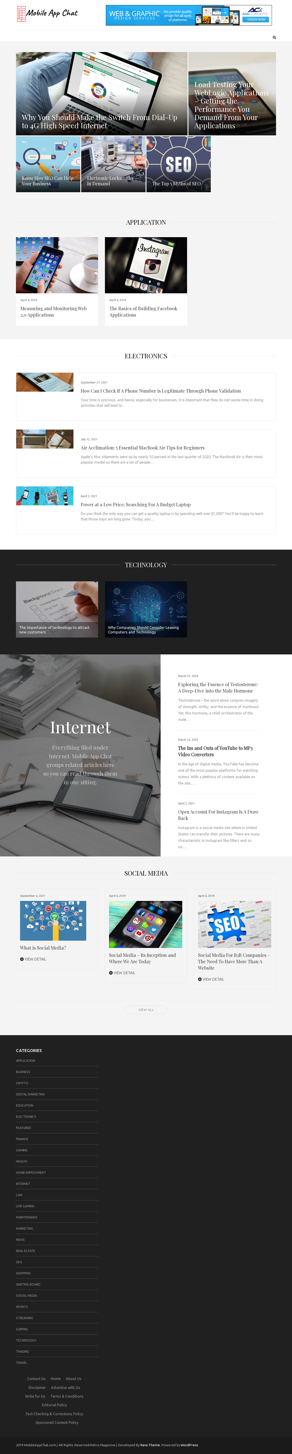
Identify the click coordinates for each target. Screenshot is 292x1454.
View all (146, 1010)
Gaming (22, 1150)
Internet (27, 57)
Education (24, 1105)
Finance (22, 1139)
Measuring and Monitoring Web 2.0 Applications (54, 311)
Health (21, 1161)
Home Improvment (31, 1172)
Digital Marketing (30, 1094)
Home (56, 1379)
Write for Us (35, 1396)
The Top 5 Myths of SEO (176, 183)
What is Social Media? (43, 948)
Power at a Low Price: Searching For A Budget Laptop (136, 504)
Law (19, 1195)
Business (23, 1072)
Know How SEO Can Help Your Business (47, 180)
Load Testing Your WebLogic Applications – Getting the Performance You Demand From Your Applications (231, 104)
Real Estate (25, 1251)
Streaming (24, 1318)
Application (146, 222)
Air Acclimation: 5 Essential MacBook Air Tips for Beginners (143, 447)
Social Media (26, 1295)
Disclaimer (37, 1388)
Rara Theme (150, 1445)
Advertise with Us (65, 1388)
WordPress (189, 1445)
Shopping (23, 1273)
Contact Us (36, 1379)
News (20, 1239)
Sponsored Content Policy (57, 1422)
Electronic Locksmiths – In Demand (112, 180)
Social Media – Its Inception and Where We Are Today (142, 958)
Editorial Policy (54, 1405)
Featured (23, 1128)
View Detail (35, 959)
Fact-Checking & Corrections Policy (54, 1414)
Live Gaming (25, 1206)
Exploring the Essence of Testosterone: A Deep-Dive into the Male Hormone (218, 687)
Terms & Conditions (66, 1396)
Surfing (22, 1329)
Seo (24, 141)
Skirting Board (28, 1284)
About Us (73, 1379)
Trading (22, 1351)
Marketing (24, 1228)
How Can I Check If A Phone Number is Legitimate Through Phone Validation (161, 391)
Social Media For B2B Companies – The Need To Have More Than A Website (234, 961)
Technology (146, 564)
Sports (22, 1307)
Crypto (22, 1083)
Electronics (94, 141)
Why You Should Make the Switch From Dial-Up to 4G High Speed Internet (99, 121)
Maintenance (26, 1217)
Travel (21, 1363)
